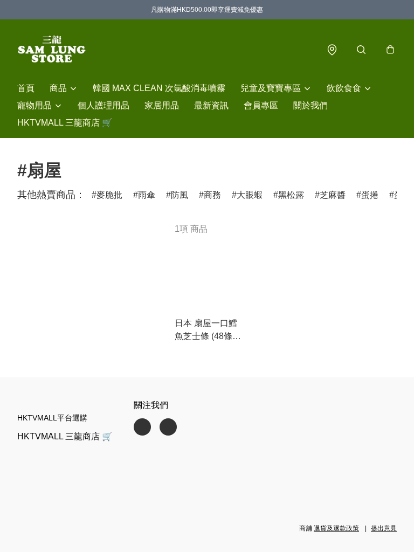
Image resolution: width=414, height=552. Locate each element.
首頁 (25, 88)
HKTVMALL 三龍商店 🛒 (65, 122)
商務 (212, 194)
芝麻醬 (333, 194)
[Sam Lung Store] (51, 49)
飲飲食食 (344, 88)
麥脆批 (109, 194)
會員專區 (261, 105)
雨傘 (146, 194)
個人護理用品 (103, 105)
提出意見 (384, 528)
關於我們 (310, 105)
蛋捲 (369, 194)
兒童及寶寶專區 (270, 88)
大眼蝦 (250, 194)
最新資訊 (211, 105)
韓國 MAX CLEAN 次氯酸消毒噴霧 (159, 88)
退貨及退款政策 (336, 528)
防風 (179, 194)
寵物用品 (34, 105)
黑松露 (291, 194)
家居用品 (161, 105)
